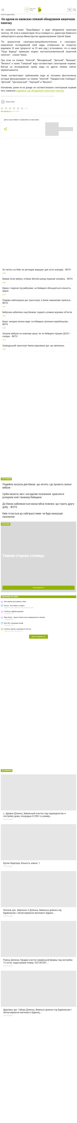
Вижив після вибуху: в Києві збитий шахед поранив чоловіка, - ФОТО (37, 278)
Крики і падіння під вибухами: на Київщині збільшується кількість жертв (36, 289)
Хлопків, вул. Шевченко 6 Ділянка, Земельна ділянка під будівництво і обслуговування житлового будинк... (32, 911)
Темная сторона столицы (23, 555)
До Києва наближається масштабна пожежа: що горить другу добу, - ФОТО (38, 505)
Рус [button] (70, 10)
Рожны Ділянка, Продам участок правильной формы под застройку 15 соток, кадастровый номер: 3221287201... (37, 961)
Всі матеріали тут (38, 588)
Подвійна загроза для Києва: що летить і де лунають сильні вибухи (36, 486)
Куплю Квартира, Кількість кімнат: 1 (21, 863)
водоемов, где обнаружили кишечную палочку (40, 90)
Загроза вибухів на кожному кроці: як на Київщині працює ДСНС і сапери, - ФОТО (36, 335)
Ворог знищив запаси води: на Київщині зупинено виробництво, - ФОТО (35, 323)
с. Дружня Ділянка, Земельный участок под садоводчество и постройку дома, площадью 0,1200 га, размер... (34, 815)
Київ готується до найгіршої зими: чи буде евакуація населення (32, 515)
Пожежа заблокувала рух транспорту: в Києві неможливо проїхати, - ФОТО (37, 301)
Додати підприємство (38, 637)
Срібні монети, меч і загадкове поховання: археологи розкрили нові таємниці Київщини (33, 495)
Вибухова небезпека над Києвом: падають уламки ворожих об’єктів (37, 312)
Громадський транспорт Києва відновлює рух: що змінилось (33, 345)
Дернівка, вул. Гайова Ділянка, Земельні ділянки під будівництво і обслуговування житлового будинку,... (37, 1011)
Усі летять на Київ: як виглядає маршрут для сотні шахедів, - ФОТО (36, 269)
